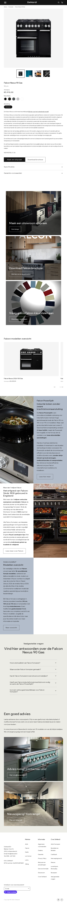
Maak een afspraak (14, 160)
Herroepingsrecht (56, 858)
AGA (26, 844)
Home (5, 6)
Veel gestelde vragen (55, 878)
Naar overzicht (11, 628)
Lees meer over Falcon (14, 551)
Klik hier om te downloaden (21, 274)
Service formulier (43, 868)
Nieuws (53, 862)
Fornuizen (10, 6)
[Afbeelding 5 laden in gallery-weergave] (46, 74)
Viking (27, 864)
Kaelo (27, 852)
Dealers (40, 850)
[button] (5, 2)
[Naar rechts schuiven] (61, 387)
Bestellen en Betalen (54, 849)
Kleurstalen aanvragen (19, 319)
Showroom (41, 872)
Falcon (27, 848)
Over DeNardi (42, 876)
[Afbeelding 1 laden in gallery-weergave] (20, 74)
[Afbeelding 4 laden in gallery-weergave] (38, 74)
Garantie (40, 854)
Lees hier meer (45, 477)
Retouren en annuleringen (42, 864)
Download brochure (35, 160)
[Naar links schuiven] (55, 387)
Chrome (8, 107)
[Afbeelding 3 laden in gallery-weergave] (29, 74)
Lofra (26, 860)
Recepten (54, 872)
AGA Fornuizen (55, 844)
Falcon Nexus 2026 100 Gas (13, 378)
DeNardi (17, 899)
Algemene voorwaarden (42, 845)
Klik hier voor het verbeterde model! (38, 111)
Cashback (54, 854)
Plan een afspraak (16, 820)
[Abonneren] (28, 888)
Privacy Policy (42, 858)
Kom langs (15, 229)
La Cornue (28, 856)
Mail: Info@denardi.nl (17, 775)
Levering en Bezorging (54, 868)
